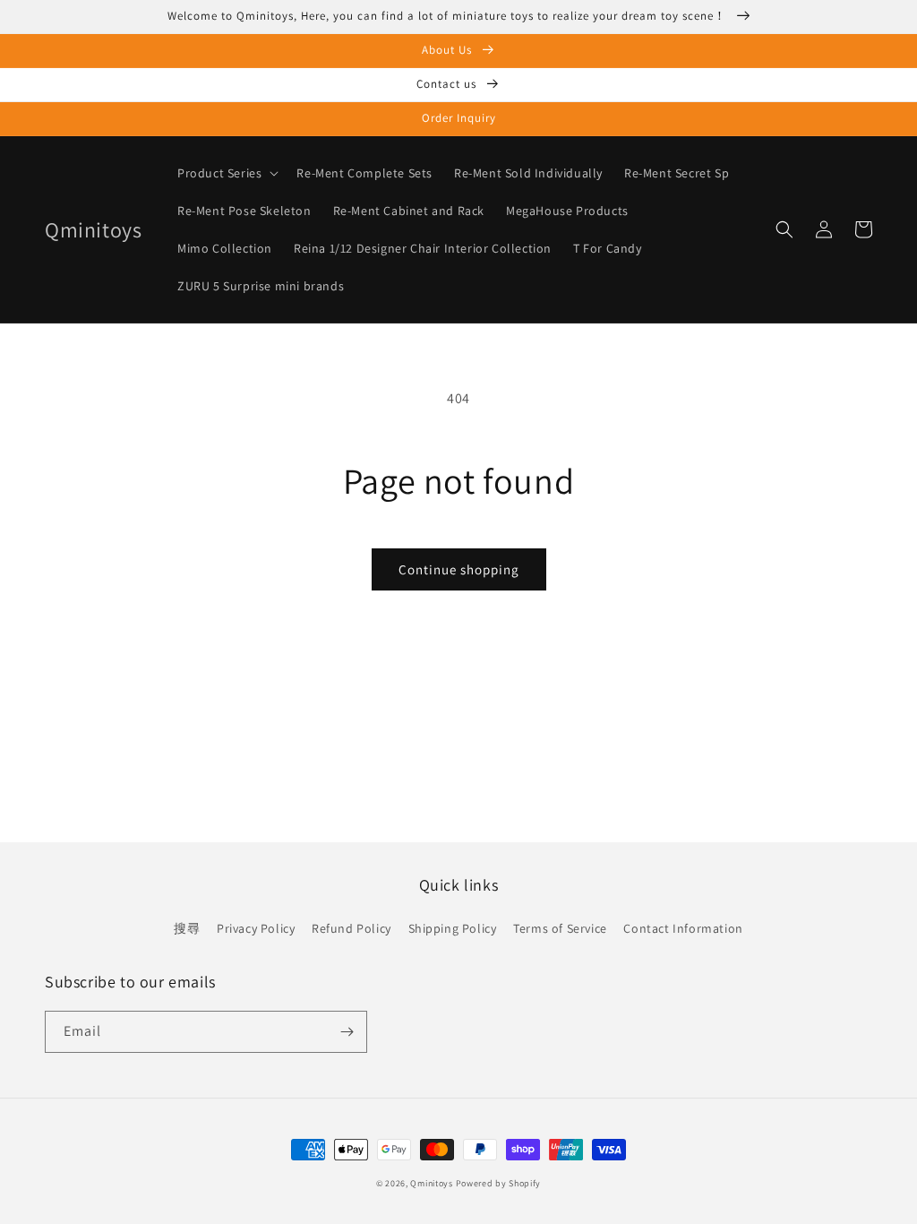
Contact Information (682, 928)
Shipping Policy (452, 928)
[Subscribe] (346, 1032)
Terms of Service (560, 928)
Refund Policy (351, 928)
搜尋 (187, 928)
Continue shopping (459, 569)
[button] (226, 173)
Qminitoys (431, 1183)
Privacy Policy (256, 928)
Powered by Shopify (499, 1183)
